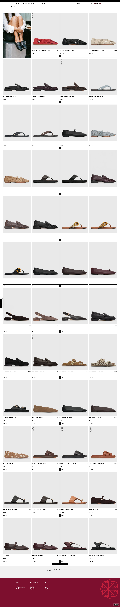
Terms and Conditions (20, 587)
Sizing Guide (32, 588)
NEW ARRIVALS (47, 583)
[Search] (91, 3)
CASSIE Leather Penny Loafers (9, 371)
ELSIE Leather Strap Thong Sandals (68, 555)
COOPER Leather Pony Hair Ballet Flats (11, 463)
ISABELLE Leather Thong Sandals (39, 188)
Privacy (17, 586)
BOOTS (46, 586)
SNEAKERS (46, 588)
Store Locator (33, 589)
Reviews (17, 588)
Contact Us (32, 592)
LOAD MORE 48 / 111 (60, 564)
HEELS (46, 589)
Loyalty (31, 583)
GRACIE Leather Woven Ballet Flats (97, 142)
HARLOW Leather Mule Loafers (9, 96)
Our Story (18, 583)
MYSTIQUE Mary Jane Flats (94, 509)
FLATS (46, 587)
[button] (92, 3)
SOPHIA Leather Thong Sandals (96, 96)
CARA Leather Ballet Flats (38, 417)
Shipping (32, 586)
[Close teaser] (2, 298)
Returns (32, 587)
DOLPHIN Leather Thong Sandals (10, 509)
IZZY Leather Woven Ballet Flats (67, 50)
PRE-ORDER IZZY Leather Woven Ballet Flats (41, 50)
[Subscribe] (72, 572)
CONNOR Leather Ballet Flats (67, 142)
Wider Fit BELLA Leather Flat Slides (39, 463)
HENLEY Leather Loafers (94, 188)
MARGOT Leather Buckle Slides (67, 371)
